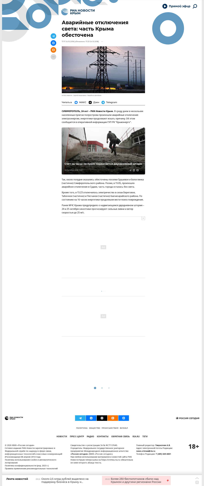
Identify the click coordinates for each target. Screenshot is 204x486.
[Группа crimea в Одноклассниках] (113, 418)
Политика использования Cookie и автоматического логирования (30, 461)
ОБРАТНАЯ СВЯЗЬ (120, 436)
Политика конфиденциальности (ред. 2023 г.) (27, 465)
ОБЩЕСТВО (94, 428)
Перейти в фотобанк (94, 95)
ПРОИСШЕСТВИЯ (110, 428)
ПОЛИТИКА (82, 428)
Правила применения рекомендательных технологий (31, 468)
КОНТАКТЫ (103, 436)
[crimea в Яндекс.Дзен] (102, 418)
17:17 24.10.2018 (68, 41)
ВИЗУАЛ (124, 428)
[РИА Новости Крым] (78, 12)
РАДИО (90, 436)
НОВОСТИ (61, 436)
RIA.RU (136, 436)
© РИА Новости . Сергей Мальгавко (74, 95)
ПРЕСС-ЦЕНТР (77, 436)
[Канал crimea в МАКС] (123, 418)
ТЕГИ (145, 436)
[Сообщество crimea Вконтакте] (91, 418)
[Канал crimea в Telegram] (80, 418)
